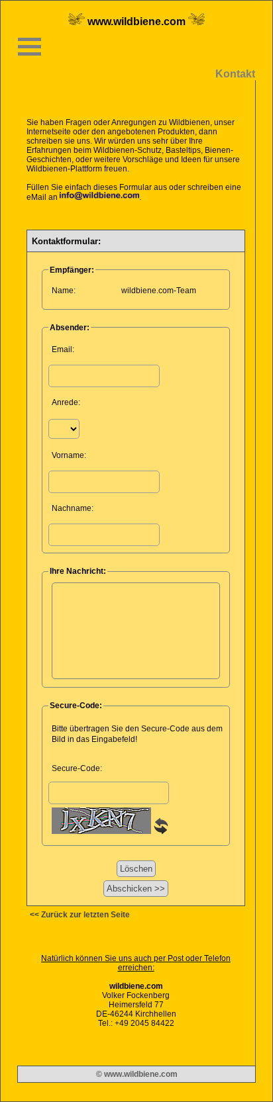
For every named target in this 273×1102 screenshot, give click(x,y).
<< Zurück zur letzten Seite (80, 914)
